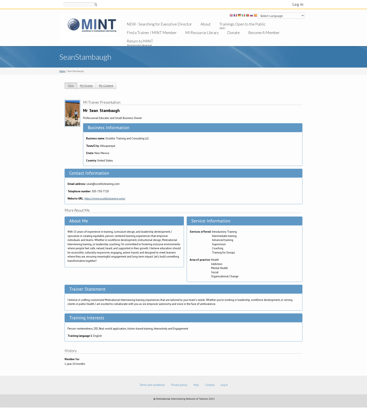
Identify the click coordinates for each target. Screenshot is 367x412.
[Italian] (243, 16)
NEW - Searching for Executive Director (159, 24)
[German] (239, 16)
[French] (235, 16)
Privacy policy (179, 385)
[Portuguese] (247, 16)
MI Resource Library (202, 32)
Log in (297, 4)
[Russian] (251, 16)
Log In (224, 385)
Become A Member (264, 32)
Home (62, 71)
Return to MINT (140, 41)
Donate (233, 32)
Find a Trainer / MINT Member (152, 32)
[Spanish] (255, 16)
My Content (106, 86)
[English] (231, 16)
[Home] (90, 28)
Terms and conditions (152, 385)
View (71, 86)
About (205, 24)
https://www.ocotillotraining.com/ (105, 198)
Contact (210, 385)
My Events (86, 86)
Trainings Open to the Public (242, 24)
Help (196, 385)
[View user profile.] (72, 113)
